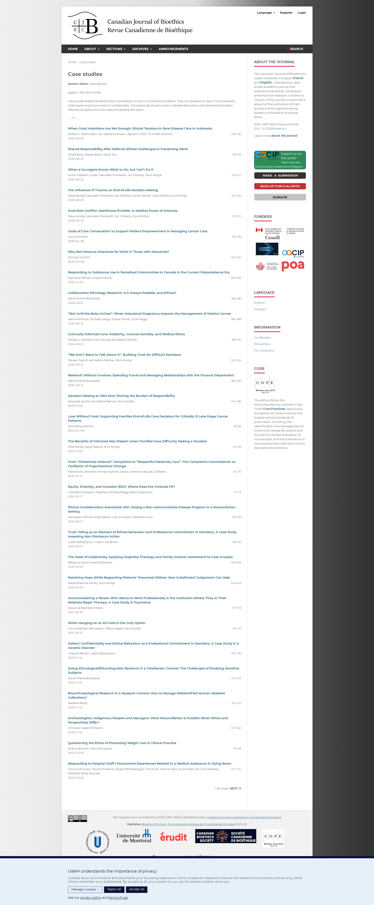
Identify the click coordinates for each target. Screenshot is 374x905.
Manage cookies (85, 889)
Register (286, 12)
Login (302, 12)
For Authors (262, 344)
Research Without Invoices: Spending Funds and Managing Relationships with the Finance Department (151, 375)
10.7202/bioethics (274, 128)
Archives (140, 49)
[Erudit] (176, 831)
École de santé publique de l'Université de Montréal (201, 824)
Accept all (136, 889)
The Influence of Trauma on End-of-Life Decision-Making (113, 190)
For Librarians (264, 350)
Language (265, 12)
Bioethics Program (154, 824)
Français (260, 309)
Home (73, 49)
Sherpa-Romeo (288, 124)
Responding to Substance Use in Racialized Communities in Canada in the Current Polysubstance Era (149, 272)
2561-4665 (269, 124)
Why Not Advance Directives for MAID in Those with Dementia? (118, 252)
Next (234, 788)
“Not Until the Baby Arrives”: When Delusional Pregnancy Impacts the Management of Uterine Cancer (149, 314)
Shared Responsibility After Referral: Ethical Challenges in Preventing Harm (128, 149)
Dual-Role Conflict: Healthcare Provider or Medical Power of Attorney (123, 211)
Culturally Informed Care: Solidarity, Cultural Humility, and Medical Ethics (126, 334)
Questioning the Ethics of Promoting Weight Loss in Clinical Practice (122, 743)
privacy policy (90, 898)
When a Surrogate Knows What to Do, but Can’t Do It (110, 170)
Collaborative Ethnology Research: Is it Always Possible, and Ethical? (122, 293)
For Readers (262, 337)
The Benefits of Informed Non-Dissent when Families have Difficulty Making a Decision (137, 441)
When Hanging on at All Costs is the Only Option (106, 623)
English (259, 302)
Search (296, 49)
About (90, 49)
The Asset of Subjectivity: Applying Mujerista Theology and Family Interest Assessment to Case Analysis (150, 557)
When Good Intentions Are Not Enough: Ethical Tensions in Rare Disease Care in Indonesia (140, 128)
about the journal (284, 135)
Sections (114, 49)
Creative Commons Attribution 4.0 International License (244, 817)
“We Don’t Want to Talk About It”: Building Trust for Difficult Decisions (124, 355)
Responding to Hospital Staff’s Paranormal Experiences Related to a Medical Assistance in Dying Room (149, 763)
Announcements (173, 49)
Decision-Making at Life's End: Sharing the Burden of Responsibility (121, 396)
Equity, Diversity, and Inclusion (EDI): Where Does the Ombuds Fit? (121, 487)
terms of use (118, 898)
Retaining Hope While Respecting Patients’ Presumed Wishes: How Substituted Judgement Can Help (149, 577)
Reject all (114, 889)
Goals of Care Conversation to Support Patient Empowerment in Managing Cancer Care (137, 231)
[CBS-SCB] (228, 831)
